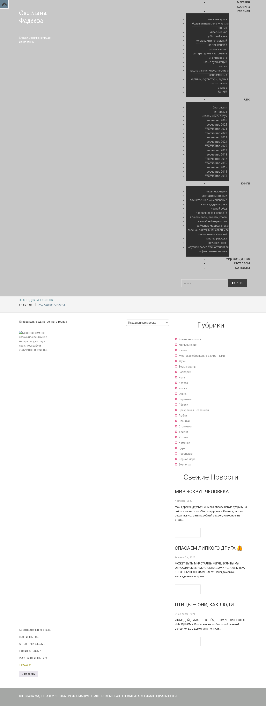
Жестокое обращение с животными (202, 355)
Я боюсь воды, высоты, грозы (208, 217)
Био (247, 99)
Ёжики (183, 350)
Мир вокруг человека (202, 491)
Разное (222, 87)
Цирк (182, 448)
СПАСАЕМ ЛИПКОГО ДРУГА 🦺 (209, 548)
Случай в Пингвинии (214, 195)
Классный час (218, 32)
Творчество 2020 (216, 146)
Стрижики (185, 426)
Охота (183, 393)
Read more (188, 532)
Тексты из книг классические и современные (209, 72)
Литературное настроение (210, 53)
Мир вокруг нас (238, 259)
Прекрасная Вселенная (194, 410)
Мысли (223, 66)
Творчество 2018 (216, 154)
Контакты (242, 268)
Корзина (243, 6)
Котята (183, 382)
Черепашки (186, 453)
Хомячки (184, 442)
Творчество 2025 (216, 124)
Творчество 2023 (216, 133)
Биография (220, 107)
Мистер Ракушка (216, 238)
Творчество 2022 (216, 137)
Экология (185, 464)
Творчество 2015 (216, 167)
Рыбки (183, 415)
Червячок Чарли (216, 191)
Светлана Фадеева (33, 16)
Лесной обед (219, 208)
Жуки (182, 361)
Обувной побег (217, 242)
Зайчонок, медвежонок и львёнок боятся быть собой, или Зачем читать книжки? (208, 230)
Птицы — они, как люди (204, 604)
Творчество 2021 (216, 141)
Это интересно (218, 57)
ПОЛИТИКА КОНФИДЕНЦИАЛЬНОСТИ (150, 696)
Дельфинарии (188, 344)
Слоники (184, 421)
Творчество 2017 (216, 158)
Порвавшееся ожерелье (211, 212)
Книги (245, 183)
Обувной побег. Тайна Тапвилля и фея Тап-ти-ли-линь (208, 249)
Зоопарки (185, 372)
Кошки (183, 388)
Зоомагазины (187, 366)
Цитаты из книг (217, 49)
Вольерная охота (190, 339)
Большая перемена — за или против (210, 25)
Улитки (183, 431)
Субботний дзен (217, 36)
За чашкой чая (218, 44)
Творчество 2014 (216, 171)
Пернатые (185, 399)
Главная (243, 11)
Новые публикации (215, 62)
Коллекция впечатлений (211, 40)
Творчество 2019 (216, 150)
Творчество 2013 (216, 175)
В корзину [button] (28, 673)
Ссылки (222, 91)
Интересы (242, 263)
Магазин (243, 2)
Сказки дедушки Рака (213, 204)
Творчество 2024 (216, 128)
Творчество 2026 (216, 120)
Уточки (183, 437)
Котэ (182, 377)
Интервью (220, 111)
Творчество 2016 (216, 163)
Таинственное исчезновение (208, 200)
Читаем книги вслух (214, 116)
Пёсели (183, 404)
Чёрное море (187, 459)
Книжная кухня (217, 19)
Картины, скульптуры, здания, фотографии (210, 81)
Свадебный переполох (212, 221)
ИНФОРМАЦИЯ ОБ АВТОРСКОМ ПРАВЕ (94, 696)
